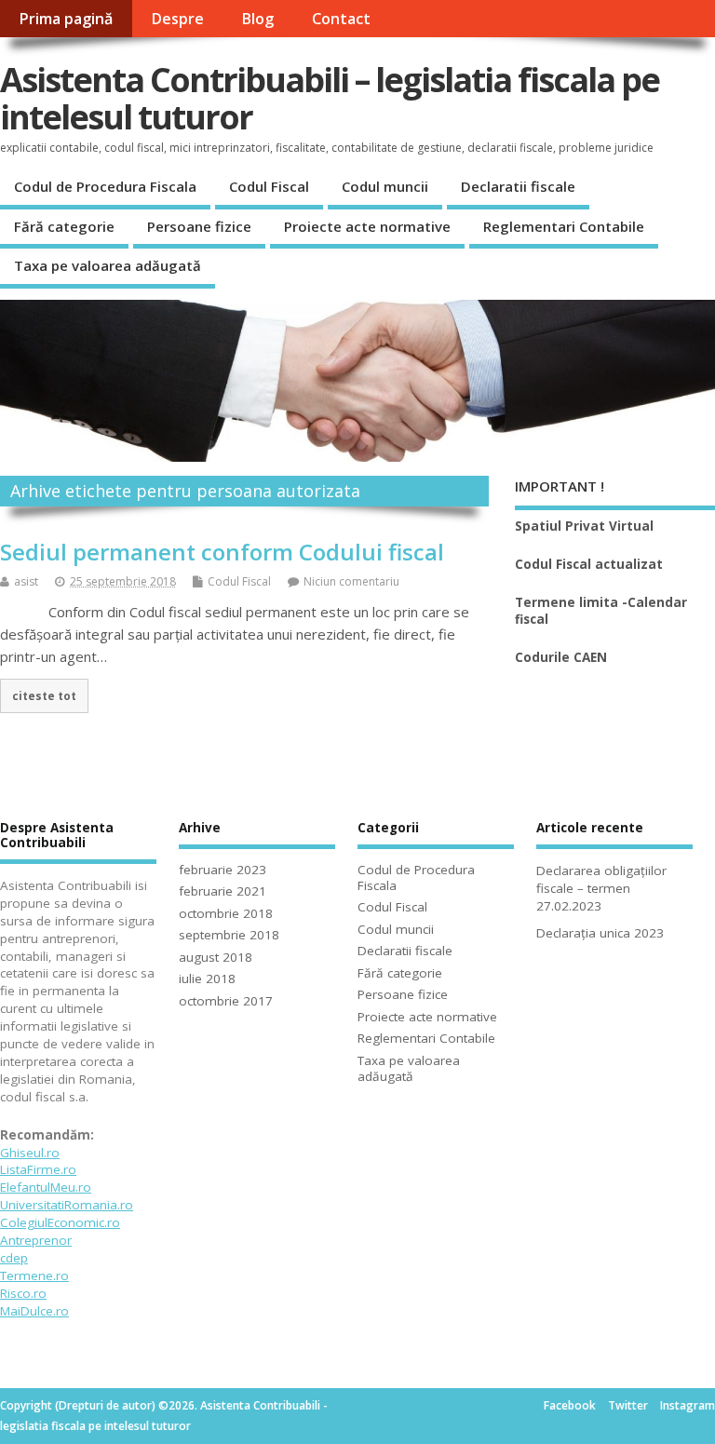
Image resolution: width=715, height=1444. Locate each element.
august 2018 (215, 957)
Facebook (570, 1405)
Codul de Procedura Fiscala (105, 186)
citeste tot (44, 695)
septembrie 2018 (229, 934)
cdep (14, 1257)
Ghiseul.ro (30, 1152)
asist (26, 581)
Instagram (687, 1405)
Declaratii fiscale (518, 186)
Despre (177, 18)
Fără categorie (64, 226)
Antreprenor (36, 1240)
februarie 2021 (222, 891)
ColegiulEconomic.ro (60, 1222)
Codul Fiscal (269, 186)
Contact (341, 18)
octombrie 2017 (226, 1000)
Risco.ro (23, 1293)
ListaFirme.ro (38, 1169)
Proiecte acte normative (367, 226)
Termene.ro (34, 1275)
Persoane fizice (199, 226)
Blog (257, 18)
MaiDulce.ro (34, 1310)
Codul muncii (385, 186)
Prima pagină (66, 18)
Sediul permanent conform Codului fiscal (222, 551)
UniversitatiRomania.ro (66, 1204)
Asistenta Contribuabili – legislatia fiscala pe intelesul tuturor (329, 98)
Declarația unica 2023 (600, 932)
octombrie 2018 (226, 913)
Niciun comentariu (351, 581)
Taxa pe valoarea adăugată (107, 265)
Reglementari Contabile (563, 226)
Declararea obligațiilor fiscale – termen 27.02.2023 (601, 888)
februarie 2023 (222, 869)
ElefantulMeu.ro (45, 1187)
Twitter (628, 1405)
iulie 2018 (207, 978)
